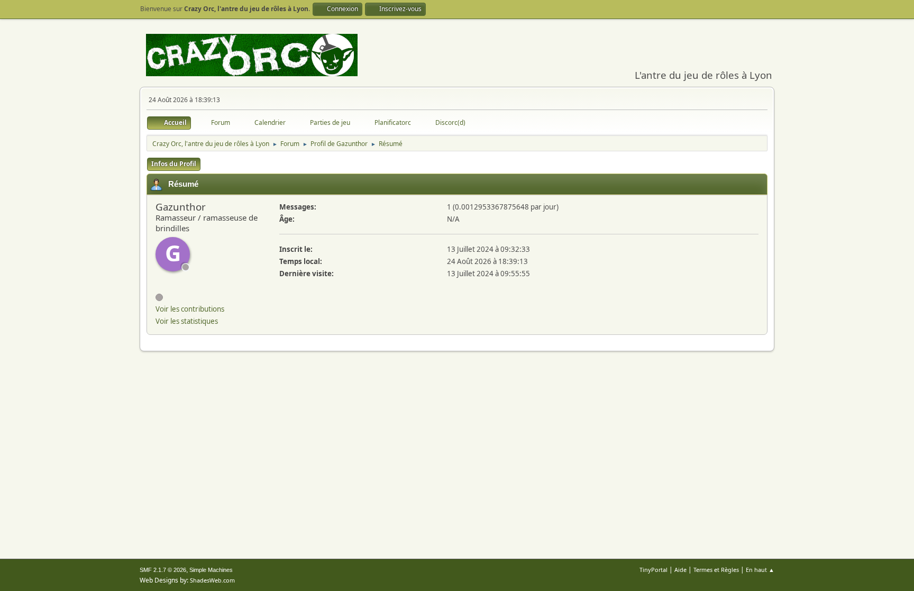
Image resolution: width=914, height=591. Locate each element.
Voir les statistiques (187, 321)
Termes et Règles (716, 570)
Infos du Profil (173, 163)
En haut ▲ (760, 570)
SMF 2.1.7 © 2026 (163, 570)
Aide (680, 570)
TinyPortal (653, 570)
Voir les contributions (190, 309)
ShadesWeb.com (212, 580)
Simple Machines (211, 570)
